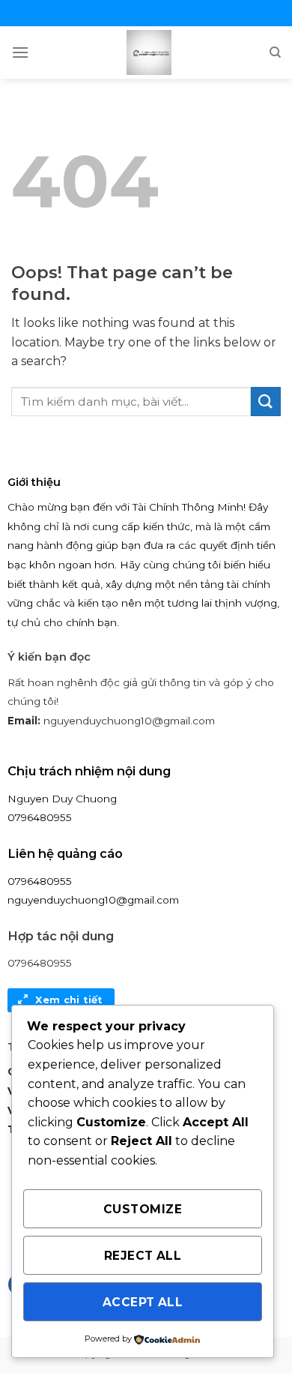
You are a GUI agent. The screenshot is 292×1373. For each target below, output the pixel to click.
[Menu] (20, 52)
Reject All (143, 1256)
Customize (142, 1209)
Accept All (143, 1302)
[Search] (275, 52)
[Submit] (266, 401)
